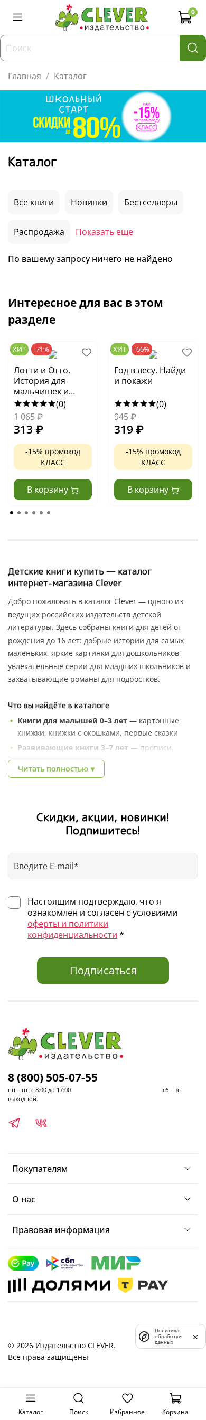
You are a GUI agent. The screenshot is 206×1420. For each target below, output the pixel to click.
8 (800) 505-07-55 (53, 1077)
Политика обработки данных (168, 1336)
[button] (11, 512)
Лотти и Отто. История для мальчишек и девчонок (42, 381)
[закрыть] (195, 1336)
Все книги (34, 202)
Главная (24, 76)
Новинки (89, 202)
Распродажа (39, 232)
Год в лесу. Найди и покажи (150, 376)
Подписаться (103, 970)
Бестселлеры (150, 202)
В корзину (48, 489)
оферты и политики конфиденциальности (72, 929)
